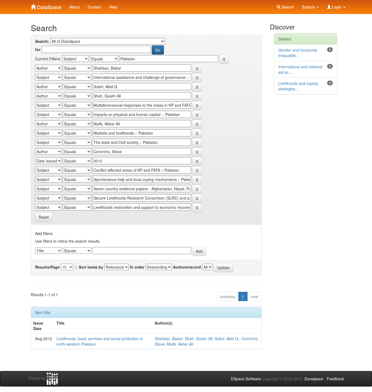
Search (287, 7)
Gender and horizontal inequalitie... (297, 52)
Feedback (335, 378)
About (74, 7)
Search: (42, 41)
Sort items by (91, 267)
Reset (44, 217)
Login (337, 7)
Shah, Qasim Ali (198, 338)
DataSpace (48, 5)
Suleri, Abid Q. (226, 338)
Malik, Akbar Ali (180, 344)
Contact (94, 7)
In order (137, 267)
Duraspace (313, 378)
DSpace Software (246, 378)
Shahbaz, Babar (168, 338)
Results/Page (47, 267)
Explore (309, 7)
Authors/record (187, 267)
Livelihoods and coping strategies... (298, 86)
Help (113, 7)
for (37, 49)
